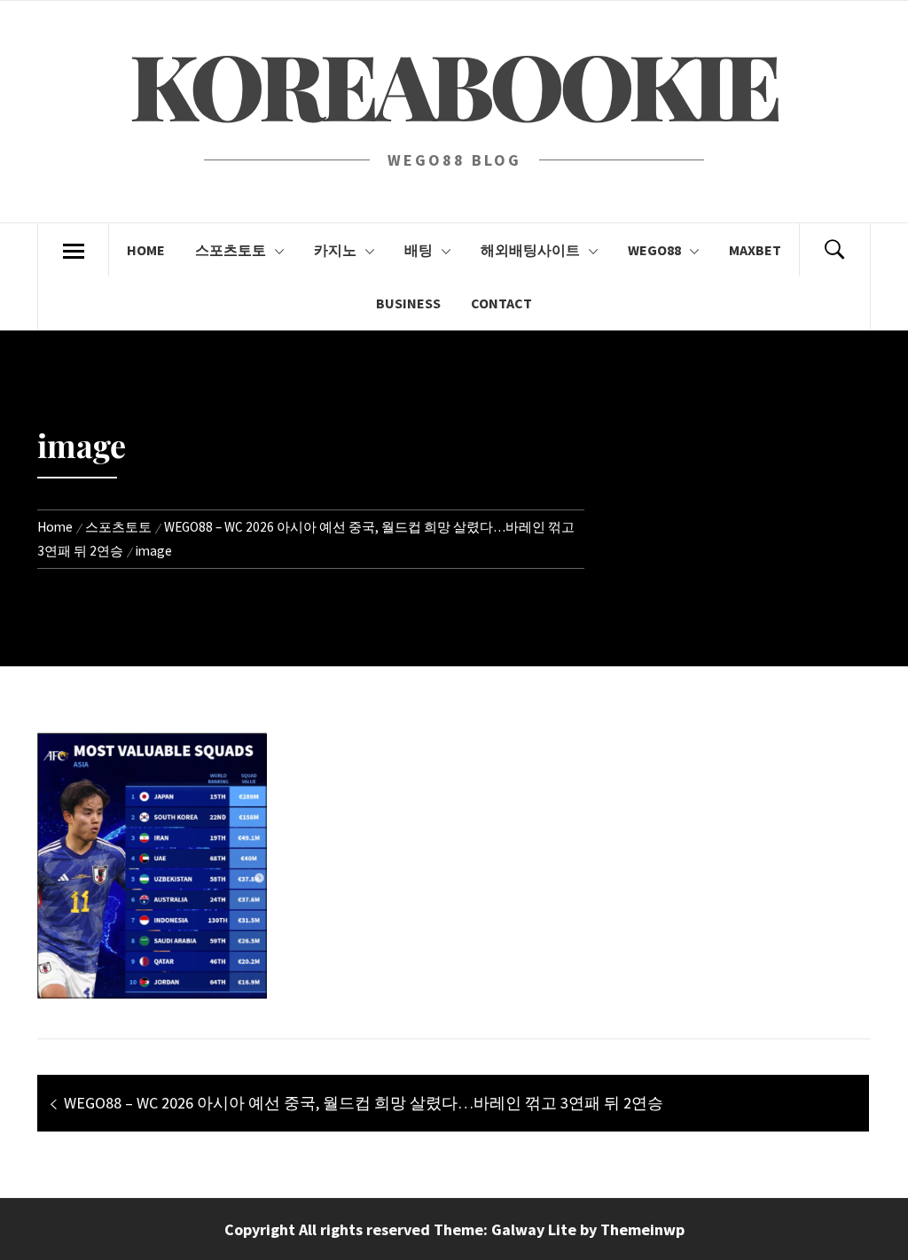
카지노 (335, 250)
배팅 (418, 250)
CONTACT (501, 303)
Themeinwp (642, 1229)
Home (146, 250)
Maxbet (755, 250)
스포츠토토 (230, 250)
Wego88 (654, 250)
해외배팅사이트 (530, 250)
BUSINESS (408, 303)
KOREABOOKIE (453, 83)
